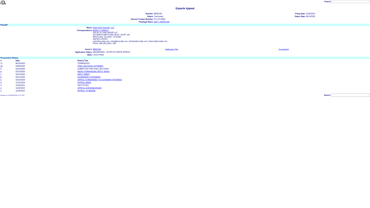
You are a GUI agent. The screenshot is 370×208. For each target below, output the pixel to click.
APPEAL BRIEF (84, 82)
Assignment (284, 49)
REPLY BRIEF (83, 74)
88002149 (97, 49)
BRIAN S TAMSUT (101, 30)
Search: (328, 1)
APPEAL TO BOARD (86, 91)
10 (1, 66)
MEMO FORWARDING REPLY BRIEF (93, 71)
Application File (171, 49)
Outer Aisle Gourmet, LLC (103, 28)
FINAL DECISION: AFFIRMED (90, 66)
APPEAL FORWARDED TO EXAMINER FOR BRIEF (99, 80)
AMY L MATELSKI (162, 22)
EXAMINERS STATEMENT (89, 77)
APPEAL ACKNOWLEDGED (89, 88)
